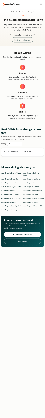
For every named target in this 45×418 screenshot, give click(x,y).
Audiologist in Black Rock (9, 183)
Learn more (22, 241)
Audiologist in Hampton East (11, 198)
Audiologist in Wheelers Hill (32, 206)
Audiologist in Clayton (8, 202)
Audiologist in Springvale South (31, 174)
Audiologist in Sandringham (32, 190)
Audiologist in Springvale (31, 183)
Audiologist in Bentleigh (9, 210)
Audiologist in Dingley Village (11, 173)
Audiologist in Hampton (31, 202)
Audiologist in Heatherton (32, 179)
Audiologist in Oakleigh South (33, 198)
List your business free (23, 234)
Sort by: (3, 144)
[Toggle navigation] (41, 4)
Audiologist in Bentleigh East (11, 206)
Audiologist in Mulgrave (31, 194)
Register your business (22, 40)
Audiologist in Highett (8, 190)
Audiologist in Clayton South (11, 187)
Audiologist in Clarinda (31, 187)
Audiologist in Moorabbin (10, 194)
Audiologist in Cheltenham (10, 179)
